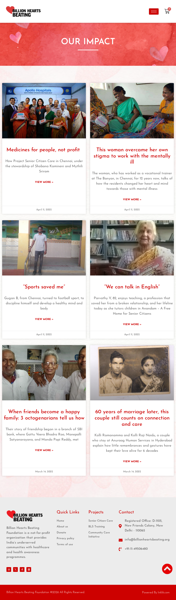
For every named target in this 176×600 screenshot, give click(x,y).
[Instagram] (8, 569)
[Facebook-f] (22, 569)
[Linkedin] (28, 569)
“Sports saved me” (44, 287)
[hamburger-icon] (154, 11)
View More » (44, 182)
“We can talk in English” (132, 287)
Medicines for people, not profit (44, 150)
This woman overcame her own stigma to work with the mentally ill (132, 156)
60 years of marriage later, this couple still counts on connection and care (132, 418)
